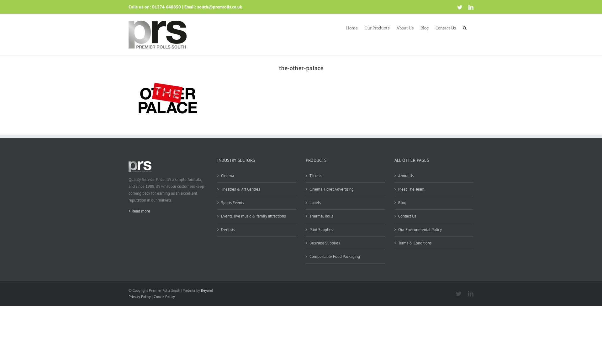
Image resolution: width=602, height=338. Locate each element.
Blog (402, 202)
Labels (315, 202)
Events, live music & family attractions (253, 216)
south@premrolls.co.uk (219, 7)
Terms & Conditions (414, 243)
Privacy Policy (140, 296)
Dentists (228, 229)
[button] (465, 27)
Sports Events (232, 202)
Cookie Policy (164, 296)
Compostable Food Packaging (334, 256)
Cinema (227, 175)
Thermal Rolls (321, 216)
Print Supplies (321, 229)
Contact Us (407, 216)
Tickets (315, 175)
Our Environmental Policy (420, 229)
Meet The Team (411, 189)
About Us (406, 175)
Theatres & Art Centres (240, 189)
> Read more (139, 211)
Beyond (207, 290)
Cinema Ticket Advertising (331, 189)
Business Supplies (324, 243)
